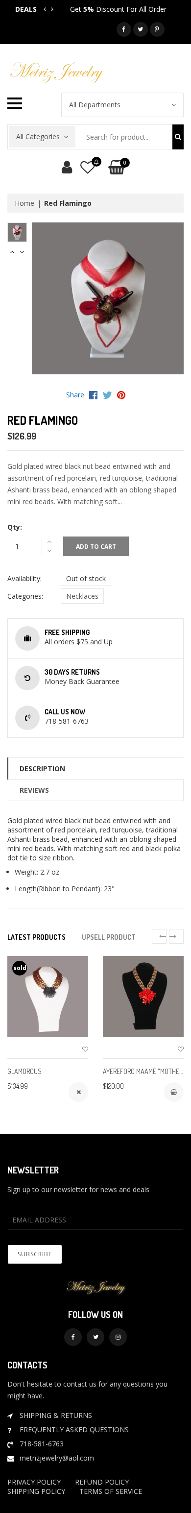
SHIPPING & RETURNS (56, 1415)
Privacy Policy (34, 1482)
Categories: (25, 596)
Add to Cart (96, 546)
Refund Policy (102, 1482)
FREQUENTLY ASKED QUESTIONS (74, 1429)
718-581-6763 (42, 1443)
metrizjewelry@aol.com (57, 1458)
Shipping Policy (36, 1491)
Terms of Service (110, 1491)
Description (42, 768)
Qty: (14, 527)
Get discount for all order (118, 9)
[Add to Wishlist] (85, 1049)
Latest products (36, 937)
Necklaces (82, 596)
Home (24, 203)
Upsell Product (109, 937)
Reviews (34, 790)
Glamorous (24, 1071)
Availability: (24, 578)
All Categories (38, 136)
